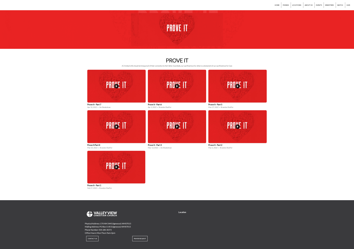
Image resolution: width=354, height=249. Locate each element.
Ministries (329, 5)
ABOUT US (309, 5)
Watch (340, 5)
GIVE (348, 5)
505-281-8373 (105, 230)
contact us (92, 238)
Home (277, 5)
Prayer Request (140, 238)
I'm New (286, 5)
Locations (296, 5)
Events (319, 5)
